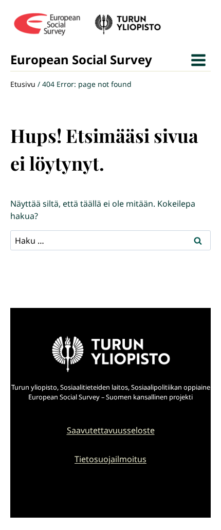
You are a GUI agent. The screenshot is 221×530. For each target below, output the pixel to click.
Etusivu (22, 84)
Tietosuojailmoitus (110, 459)
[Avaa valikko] (198, 60)
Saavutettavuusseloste (111, 430)
